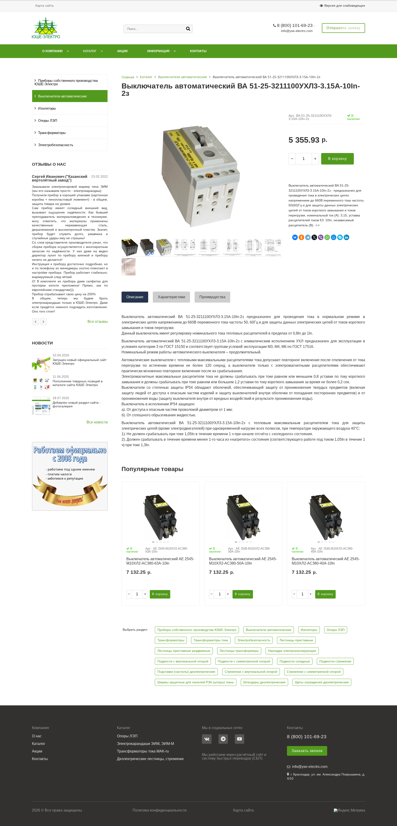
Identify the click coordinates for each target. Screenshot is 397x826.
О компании (52, 51)
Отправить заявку (343, 28)
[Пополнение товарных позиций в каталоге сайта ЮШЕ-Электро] (41, 392)
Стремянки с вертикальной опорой (251, 671)
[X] (314, 237)
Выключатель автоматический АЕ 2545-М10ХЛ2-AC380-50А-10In (243, 561)
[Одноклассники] (301, 237)
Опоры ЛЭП (47, 120)
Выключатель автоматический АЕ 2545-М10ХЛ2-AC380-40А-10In (326, 561)
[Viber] (320, 237)
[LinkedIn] (346, 237)
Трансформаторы (52, 133)
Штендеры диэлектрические (264, 682)
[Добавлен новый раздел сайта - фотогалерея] (41, 413)
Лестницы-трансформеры (239, 651)
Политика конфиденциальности (160, 810)
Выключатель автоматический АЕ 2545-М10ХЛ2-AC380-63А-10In (160, 561)
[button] (153, 542)
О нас (37, 736)
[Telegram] (308, 237)
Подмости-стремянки (335, 661)
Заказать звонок (307, 751)
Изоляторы (47, 108)
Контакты (198, 51)
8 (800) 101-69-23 (295, 25)
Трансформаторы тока (211, 640)
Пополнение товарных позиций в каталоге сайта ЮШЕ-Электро (77, 383)
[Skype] (340, 237)
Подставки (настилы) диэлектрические (186, 671)
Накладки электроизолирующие (292, 651)
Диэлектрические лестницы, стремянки (150, 759)
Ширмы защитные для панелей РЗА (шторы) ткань (195, 682)
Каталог (89, 51)
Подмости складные (295, 661)
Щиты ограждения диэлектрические (322, 682)
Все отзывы (98, 322)
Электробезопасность (55, 145)
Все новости (97, 422)
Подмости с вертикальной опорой (182, 661)
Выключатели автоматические (62, 96)
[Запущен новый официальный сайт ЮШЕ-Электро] (41, 371)
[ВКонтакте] (295, 237)
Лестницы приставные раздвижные (183, 651)
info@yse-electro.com (297, 31)
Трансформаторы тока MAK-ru (143, 751)
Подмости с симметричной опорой (244, 661)
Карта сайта (44, 5)
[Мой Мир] (333, 237)
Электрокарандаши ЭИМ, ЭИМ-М (145, 744)
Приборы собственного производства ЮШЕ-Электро (66, 82)
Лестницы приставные (296, 640)
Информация (158, 51)
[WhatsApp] (327, 237)
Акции (122, 51)
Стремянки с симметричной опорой (314, 671)
